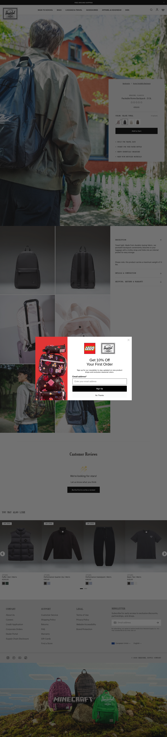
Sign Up (99, 389)
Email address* (79, 377)
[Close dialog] (128, 340)
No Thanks (99, 395)
